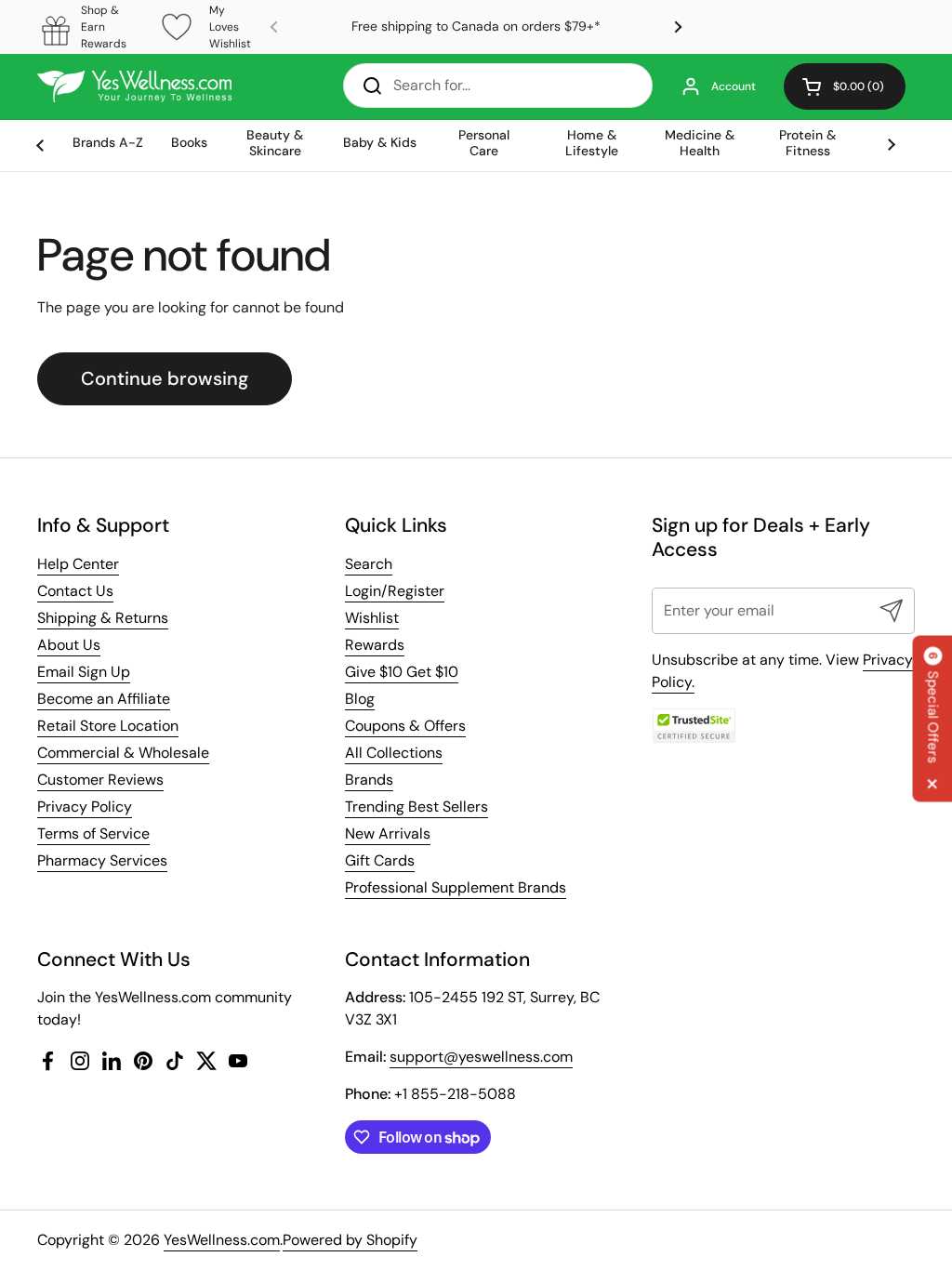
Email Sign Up (83, 671)
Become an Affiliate (103, 698)
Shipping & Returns (102, 618)
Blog (360, 698)
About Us (68, 645)
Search (368, 564)
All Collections (394, 752)
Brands (369, 779)
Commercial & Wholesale (123, 752)
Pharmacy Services (102, 860)
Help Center (78, 564)
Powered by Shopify (350, 1240)
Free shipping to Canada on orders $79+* (476, 26)
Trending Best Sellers (416, 806)
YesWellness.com (222, 1240)
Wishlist (372, 618)
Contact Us (75, 591)
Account (733, 86)
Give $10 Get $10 (401, 671)
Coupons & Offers (405, 725)
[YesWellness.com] (134, 86)
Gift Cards (380, 860)
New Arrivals (387, 833)
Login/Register (394, 591)
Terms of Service (93, 833)
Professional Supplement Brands (455, 887)
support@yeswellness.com (481, 1056)
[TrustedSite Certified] (693, 725)
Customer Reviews (100, 779)
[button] (845, 86)
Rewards (374, 645)
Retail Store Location (107, 725)
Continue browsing (164, 378)
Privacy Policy (84, 806)
